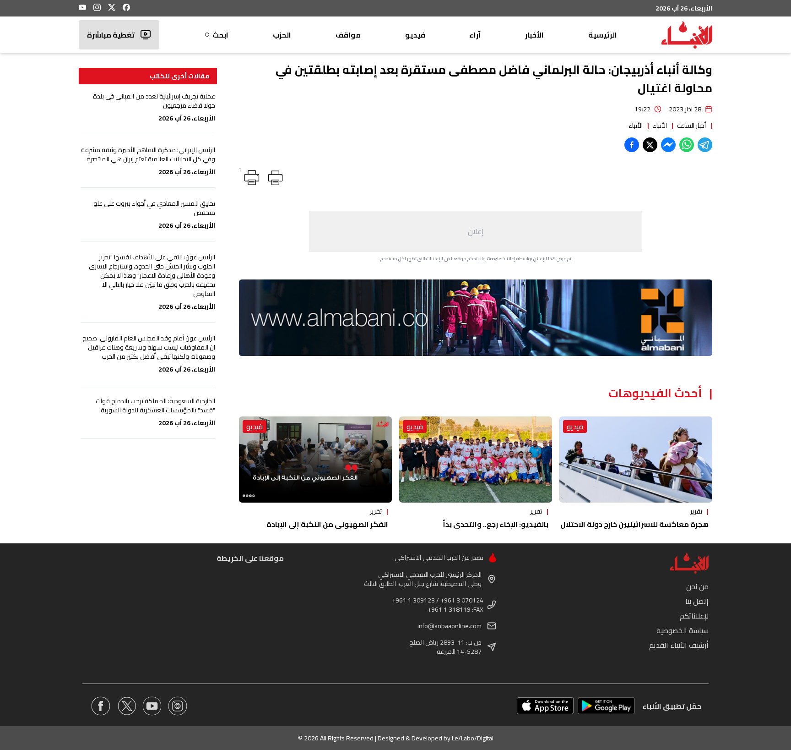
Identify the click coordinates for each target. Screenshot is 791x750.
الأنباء (660, 125)
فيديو (415, 34)
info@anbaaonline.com (449, 626)
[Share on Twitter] (650, 144)
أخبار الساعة (691, 125)
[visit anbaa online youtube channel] (152, 706)
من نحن (697, 586)
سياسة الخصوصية (682, 630)
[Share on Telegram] (705, 144)
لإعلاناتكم (694, 616)
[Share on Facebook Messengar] (668, 144)
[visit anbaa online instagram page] (178, 706)
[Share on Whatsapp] (686, 144)
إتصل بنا (697, 601)
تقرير (696, 511)
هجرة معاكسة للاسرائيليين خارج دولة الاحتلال (634, 524)
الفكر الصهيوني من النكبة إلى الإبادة (327, 524)
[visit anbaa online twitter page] (126, 706)
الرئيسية (602, 34)
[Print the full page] (274, 176)
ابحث (220, 34)
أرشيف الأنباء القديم (679, 645)
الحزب (282, 34)
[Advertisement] (475, 231)
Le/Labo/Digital (472, 738)
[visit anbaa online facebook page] (101, 706)
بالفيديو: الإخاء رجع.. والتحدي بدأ (495, 524)
